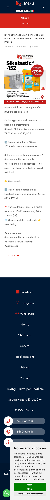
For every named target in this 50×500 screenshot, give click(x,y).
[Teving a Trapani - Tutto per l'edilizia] (6, 493)
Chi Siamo (25, 335)
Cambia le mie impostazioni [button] (30, 494)
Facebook (27, 292)
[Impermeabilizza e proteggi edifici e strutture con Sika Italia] (25, 78)
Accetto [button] (30, 485)
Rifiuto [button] (30, 489)
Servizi (25, 345)
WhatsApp (27, 313)
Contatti (25, 378)
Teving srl (34, 47)
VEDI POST (13, 255)
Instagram (27, 303)
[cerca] (43, 6)
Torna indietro (25, 23)
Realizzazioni (25, 356)
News (25, 367)
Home (25, 324)
